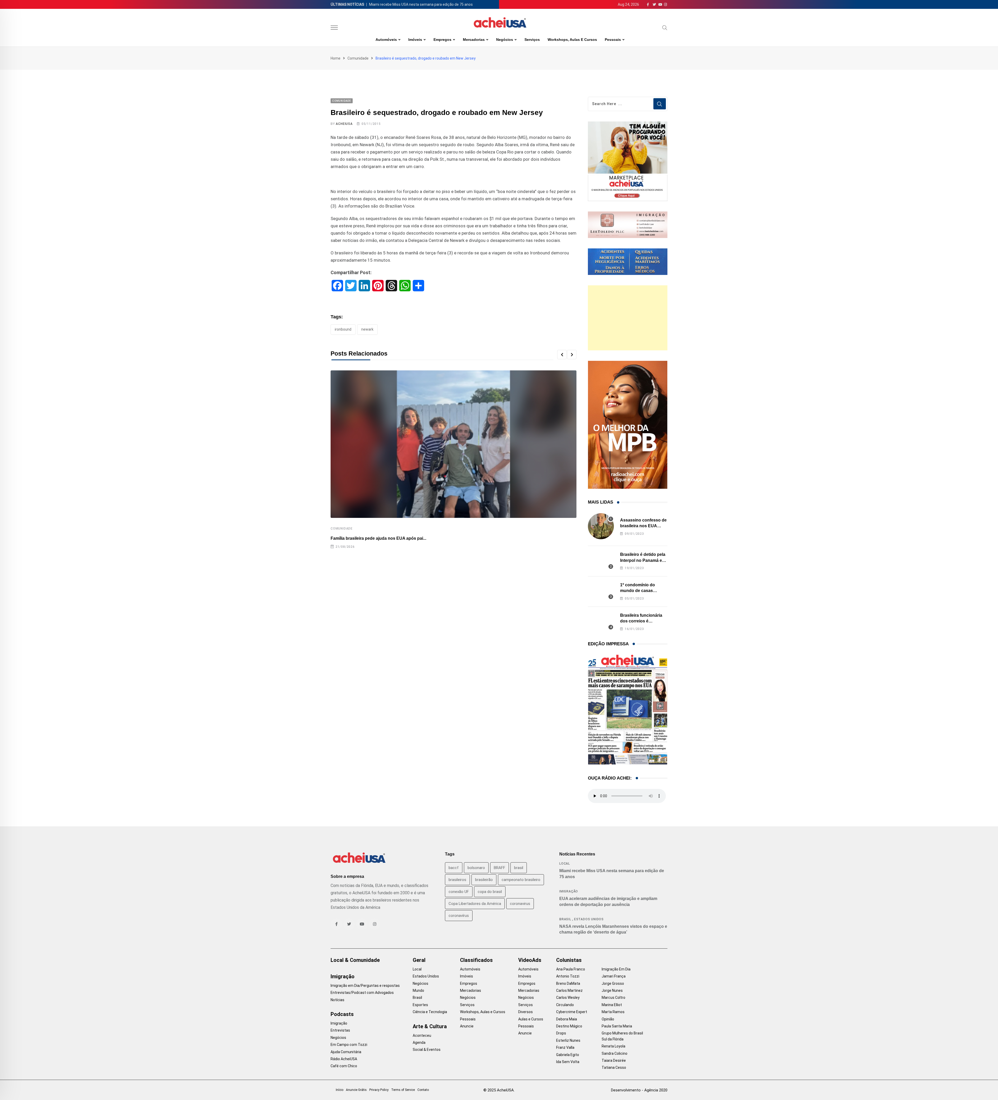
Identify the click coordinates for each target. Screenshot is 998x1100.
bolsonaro (476, 867)
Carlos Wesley (568, 997)
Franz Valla (565, 1047)
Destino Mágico (569, 1026)
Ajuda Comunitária (346, 1052)
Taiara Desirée (614, 1060)
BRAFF (499, 867)
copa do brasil (490, 891)
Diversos (525, 1012)
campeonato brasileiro (521, 879)
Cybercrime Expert (571, 1012)
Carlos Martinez (569, 990)
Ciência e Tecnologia (430, 1012)
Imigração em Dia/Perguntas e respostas (365, 985)
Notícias (337, 1000)
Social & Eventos (427, 1049)
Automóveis (386, 39)
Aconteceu (422, 1035)
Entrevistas (340, 1030)
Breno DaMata (568, 983)
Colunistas (569, 960)
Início (339, 1090)
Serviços (532, 39)
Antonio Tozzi (567, 976)
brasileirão (484, 879)
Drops (561, 1033)
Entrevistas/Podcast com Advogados (362, 992)
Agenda (419, 1042)
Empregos (442, 39)
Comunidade (358, 58)
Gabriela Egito (567, 1055)
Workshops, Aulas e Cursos (572, 39)
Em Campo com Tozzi (349, 1045)
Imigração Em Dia (616, 969)
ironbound (343, 329)
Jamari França (614, 976)
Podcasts (342, 1014)
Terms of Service (403, 1090)
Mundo (418, 990)
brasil (518, 867)
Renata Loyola (613, 1046)
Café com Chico (344, 1066)
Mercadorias (474, 39)
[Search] (664, 27)
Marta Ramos (613, 1012)
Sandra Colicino (614, 1053)
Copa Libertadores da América (475, 903)
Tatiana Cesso (614, 1067)
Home (335, 58)
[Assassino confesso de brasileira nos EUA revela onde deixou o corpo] (601, 526)
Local (564, 863)
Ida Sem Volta (567, 1062)
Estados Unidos (589, 919)
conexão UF (459, 891)
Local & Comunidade (355, 960)
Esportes (420, 1005)
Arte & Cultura (430, 1026)
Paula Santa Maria (617, 1026)
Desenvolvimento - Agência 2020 (639, 1090)
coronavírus (459, 915)
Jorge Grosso (613, 983)
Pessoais (613, 39)
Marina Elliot (612, 1005)
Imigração (568, 891)
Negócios (504, 39)
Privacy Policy (379, 1090)
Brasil (565, 919)
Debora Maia (566, 1019)
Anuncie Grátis (356, 1090)
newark (367, 329)
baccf (454, 867)
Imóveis (415, 39)
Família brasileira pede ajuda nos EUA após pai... (378, 538)
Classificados (476, 960)
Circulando (565, 1005)
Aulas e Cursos (530, 1019)
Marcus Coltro (613, 997)
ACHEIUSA (344, 124)
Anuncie (467, 1026)
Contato (423, 1090)
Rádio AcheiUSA (344, 1059)
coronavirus (520, 903)
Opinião (608, 1019)
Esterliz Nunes (568, 1040)
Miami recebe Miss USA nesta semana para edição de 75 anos (421, 4)
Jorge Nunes (612, 990)
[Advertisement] (627, 317)
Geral (419, 960)
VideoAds (529, 960)
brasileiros (457, 879)
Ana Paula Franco (570, 969)
